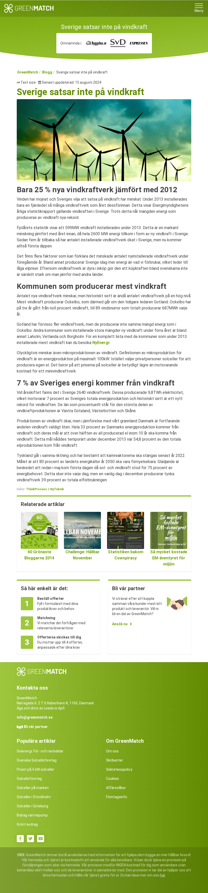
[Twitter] (30, 838)
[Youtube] (40, 838)
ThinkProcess (37, 489)
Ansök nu (120, 624)
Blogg (47, 72)
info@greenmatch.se (35, 717)
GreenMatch (27, 72)
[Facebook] (20, 838)
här (162, 875)
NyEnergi (100, 342)
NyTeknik (57, 489)
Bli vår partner (36, 727)
